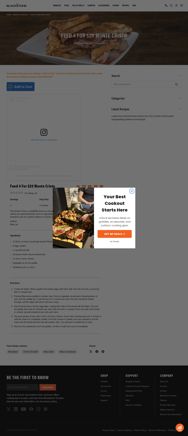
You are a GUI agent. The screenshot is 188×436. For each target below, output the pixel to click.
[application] (179, 427)
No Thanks (114, 241)
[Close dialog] (131, 191)
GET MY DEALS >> (114, 234)
